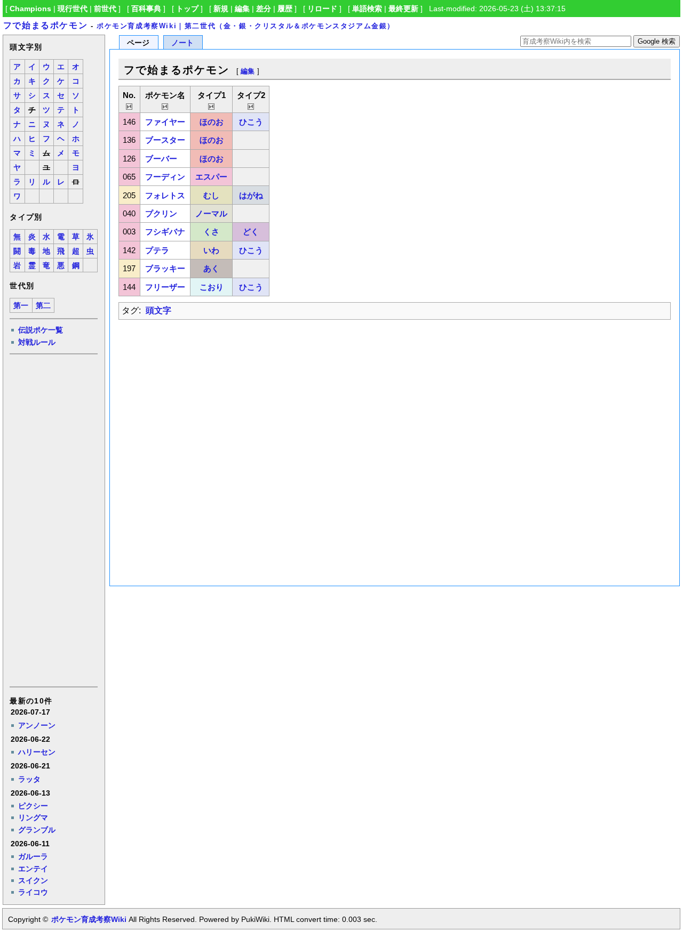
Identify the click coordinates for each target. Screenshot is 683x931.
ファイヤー (165, 121)
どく (251, 231)
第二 (43, 306)
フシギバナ (165, 231)
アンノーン (36, 725)
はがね (251, 195)
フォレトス (165, 195)
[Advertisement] (53, 519)
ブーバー (161, 158)
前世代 (105, 8)
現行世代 (73, 8)
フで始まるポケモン (45, 25)
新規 (220, 8)
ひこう (251, 121)
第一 (20, 306)
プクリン (161, 213)
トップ (187, 8)
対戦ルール (36, 342)
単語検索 (367, 8)
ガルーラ (33, 856)
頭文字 (158, 310)
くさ (211, 231)
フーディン (165, 176)
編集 (242, 8)
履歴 (284, 8)
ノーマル (211, 213)
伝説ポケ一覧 (40, 330)
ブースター (165, 139)
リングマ (33, 817)
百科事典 (146, 8)
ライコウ (33, 892)
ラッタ (29, 779)
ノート (182, 43)
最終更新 (403, 8)
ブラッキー (165, 268)
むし (211, 195)
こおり (212, 287)
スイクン (33, 880)
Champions (30, 8)
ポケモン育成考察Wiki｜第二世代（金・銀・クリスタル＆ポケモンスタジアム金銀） (246, 26)
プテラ (157, 250)
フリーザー (165, 287)
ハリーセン (36, 752)
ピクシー (33, 806)
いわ (211, 250)
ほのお (212, 121)
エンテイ (33, 868)
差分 (263, 8)
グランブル (36, 829)
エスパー (211, 176)
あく (211, 268)
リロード (322, 8)
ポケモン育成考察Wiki (88, 919)
